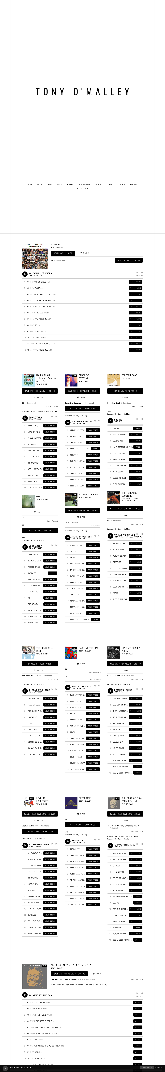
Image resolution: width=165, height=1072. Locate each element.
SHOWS (49, 184)
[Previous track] (137, 272)
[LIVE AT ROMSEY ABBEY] (113, 652)
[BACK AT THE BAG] (71, 652)
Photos (98, 184)
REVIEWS (133, 184)
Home (30, 184)
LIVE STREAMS (84, 184)
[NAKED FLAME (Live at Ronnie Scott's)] (28, 380)
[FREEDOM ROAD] (113, 380)
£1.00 (138, 1002)
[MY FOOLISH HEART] (71, 499)
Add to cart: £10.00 (129, 260)
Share (86, 253)
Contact (110, 184)
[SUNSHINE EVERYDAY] (71, 380)
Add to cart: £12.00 (39, 831)
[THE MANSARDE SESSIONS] (113, 497)
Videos (70, 184)
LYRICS (122, 184)
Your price (135, 282)
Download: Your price (125, 391)
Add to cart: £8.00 (82, 408)
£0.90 (95, 619)
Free (53, 573)
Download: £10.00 (63, 253)
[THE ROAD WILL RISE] (28, 652)
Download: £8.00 (40, 391)
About (39, 184)
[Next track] (142, 272)
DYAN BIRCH (82, 188)
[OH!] (28, 501)
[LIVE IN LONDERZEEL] (28, 803)
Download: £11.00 (69, 974)
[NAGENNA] (35, 256)
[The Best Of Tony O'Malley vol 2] (35, 976)
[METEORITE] (71, 803)
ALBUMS (59, 184)
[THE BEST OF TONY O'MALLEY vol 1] (113, 803)
